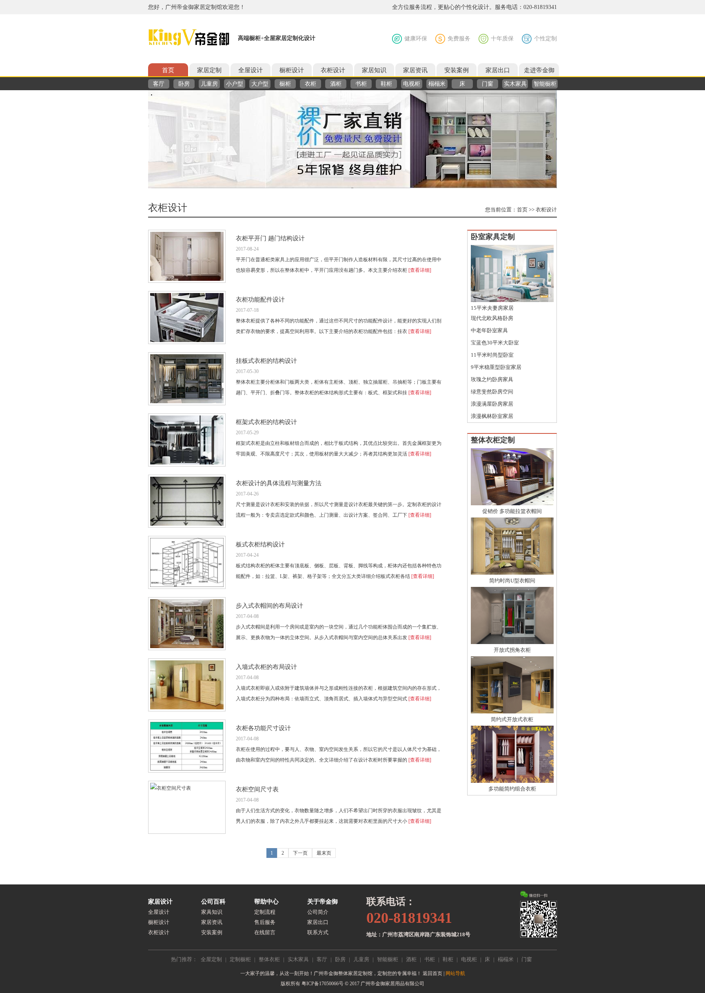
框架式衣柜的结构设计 (266, 422)
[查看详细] (419, 270)
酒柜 (335, 84)
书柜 (361, 84)
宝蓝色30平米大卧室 (495, 343)
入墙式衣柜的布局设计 (266, 667)
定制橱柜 (240, 959)
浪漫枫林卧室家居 (492, 416)
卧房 (184, 84)
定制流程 (264, 912)
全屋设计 (250, 70)
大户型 (259, 84)
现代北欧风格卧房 (492, 318)
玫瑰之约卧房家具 (492, 379)
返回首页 (432, 973)
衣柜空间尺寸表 (257, 789)
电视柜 (411, 84)
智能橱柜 (545, 84)
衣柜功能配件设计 (260, 299)
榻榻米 (437, 84)
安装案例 (456, 70)
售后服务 (264, 922)
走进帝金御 (539, 70)
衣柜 (310, 84)
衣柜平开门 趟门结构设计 (270, 238)
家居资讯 (415, 70)
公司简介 (317, 912)
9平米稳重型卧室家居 (496, 367)
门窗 (487, 84)
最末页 (324, 853)
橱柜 (285, 84)
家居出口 (498, 70)
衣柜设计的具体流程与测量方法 (278, 483)
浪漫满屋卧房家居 (492, 404)
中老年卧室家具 (489, 330)
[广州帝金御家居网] (189, 38)
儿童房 (209, 84)
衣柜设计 (333, 70)
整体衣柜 (269, 959)
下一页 (300, 853)
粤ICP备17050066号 (323, 983)
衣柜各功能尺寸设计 (263, 728)
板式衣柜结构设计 (260, 544)
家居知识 (374, 70)
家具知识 (211, 912)
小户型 (234, 84)
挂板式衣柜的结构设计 (266, 361)
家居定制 (209, 70)
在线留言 (264, 932)
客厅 (158, 84)
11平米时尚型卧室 (492, 355)
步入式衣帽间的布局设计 (269, 605)
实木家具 (515, 84)
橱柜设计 (291, 70)
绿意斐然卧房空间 (492, 392)
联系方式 (317, 932)
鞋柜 (386, 84)
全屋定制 (211, 959)
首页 (168, 70)
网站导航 (455, 973)
